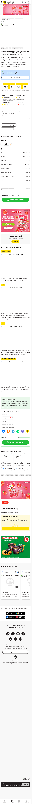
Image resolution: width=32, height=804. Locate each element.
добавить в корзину (17, 200)
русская (4, 108)
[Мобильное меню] (1, 2)
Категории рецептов (22, 648)
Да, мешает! (15, 241)
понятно (25, 784)
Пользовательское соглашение (12, 646)
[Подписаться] (17, 572)
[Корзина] (25, 2)
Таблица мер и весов (7, 129)
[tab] (4, 801)
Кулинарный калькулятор (8, 125)
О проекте (8, 644)
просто (22, 475)
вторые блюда (9, 475)
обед (16, 475)
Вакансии (22, 646)
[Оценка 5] (12, 424)
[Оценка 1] (3, 424)
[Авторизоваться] (28, 2)
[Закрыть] (29, 778)
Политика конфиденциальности (18, 644)
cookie (20, 785)
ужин (2, 475)
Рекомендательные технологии (10, 648)
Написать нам (16, 652)
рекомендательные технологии (9, 785)
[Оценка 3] (7, 424)
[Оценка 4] (10, 424)
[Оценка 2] (5, 424)
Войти (15, 528)
